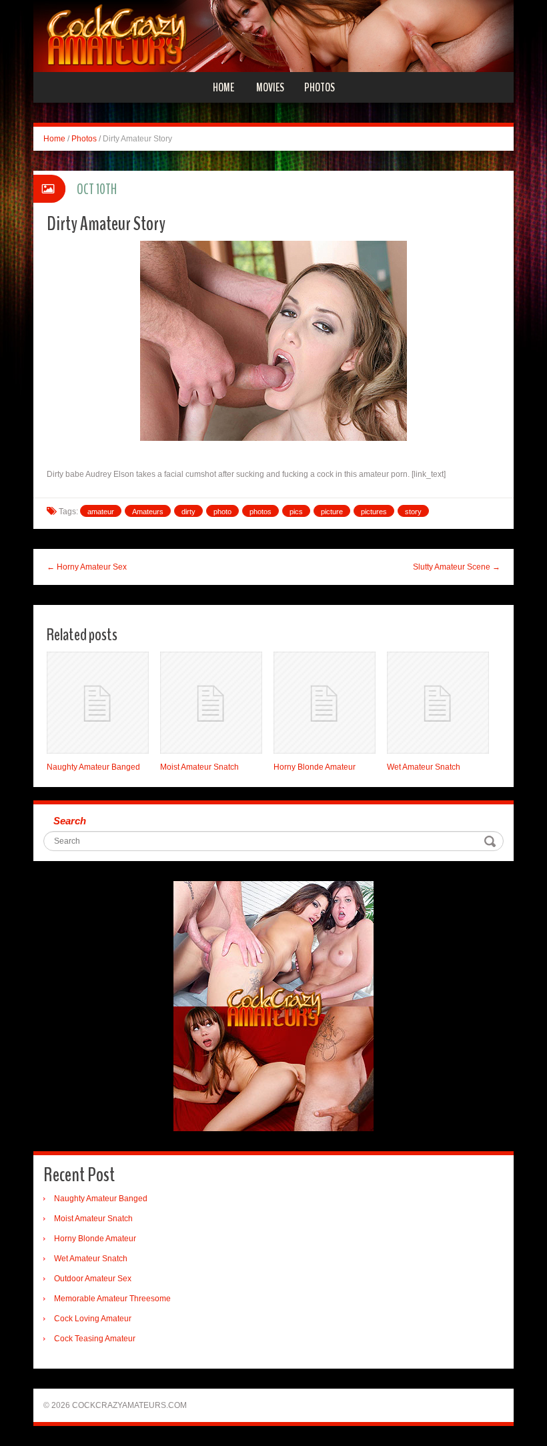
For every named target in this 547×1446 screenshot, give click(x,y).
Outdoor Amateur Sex (92, 1278)
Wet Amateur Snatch (423, 767)
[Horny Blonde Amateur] (325, 703)
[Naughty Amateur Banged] (98, 703)
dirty (188, 512)
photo (222, 512)
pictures (374, 512)
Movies (270, 87)
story (413, 512)
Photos (319, 87)
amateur (100, 512)
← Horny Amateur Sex (87, 567)
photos (260, 512)
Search (69, 820)
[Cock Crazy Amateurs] (273, 35)
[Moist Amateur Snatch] (211, 703)
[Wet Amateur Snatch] (438, 703)
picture (332, 512)
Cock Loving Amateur (92, 1318)
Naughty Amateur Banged (93, 767)
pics (296, 512)
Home (223, 87)
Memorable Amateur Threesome (112, 1298)
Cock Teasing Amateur (94, 1338)
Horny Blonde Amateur (315, 767)
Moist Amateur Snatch (199, 767)
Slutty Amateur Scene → (456, 567)
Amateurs (147, 512)
